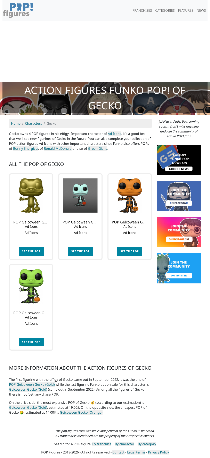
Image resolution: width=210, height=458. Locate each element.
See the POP (31, 251)
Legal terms (136, 452)
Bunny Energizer (25, 148)
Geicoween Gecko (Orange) (81, 412)
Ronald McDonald (58, 148)
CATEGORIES (165, 10)
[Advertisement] (105, 51)
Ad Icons (114, 133)
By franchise (101, 444)
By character (124, 444)
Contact (118, 452)
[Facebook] (179, 195)
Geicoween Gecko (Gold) (28, 389)
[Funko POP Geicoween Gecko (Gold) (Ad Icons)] (31, 195)
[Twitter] (179, 268)
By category (147, 444)
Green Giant (97, 148)
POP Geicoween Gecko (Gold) (32, 384)
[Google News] (179, 159)
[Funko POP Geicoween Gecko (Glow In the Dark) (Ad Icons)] (80, 195)
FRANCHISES (142, 10)
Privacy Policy (158, 452)
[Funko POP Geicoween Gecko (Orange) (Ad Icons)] (129, 195)
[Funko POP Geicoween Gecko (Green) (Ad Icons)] (31, 286)
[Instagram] (179, 232)
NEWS (201, 10)
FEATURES (185, 10)
